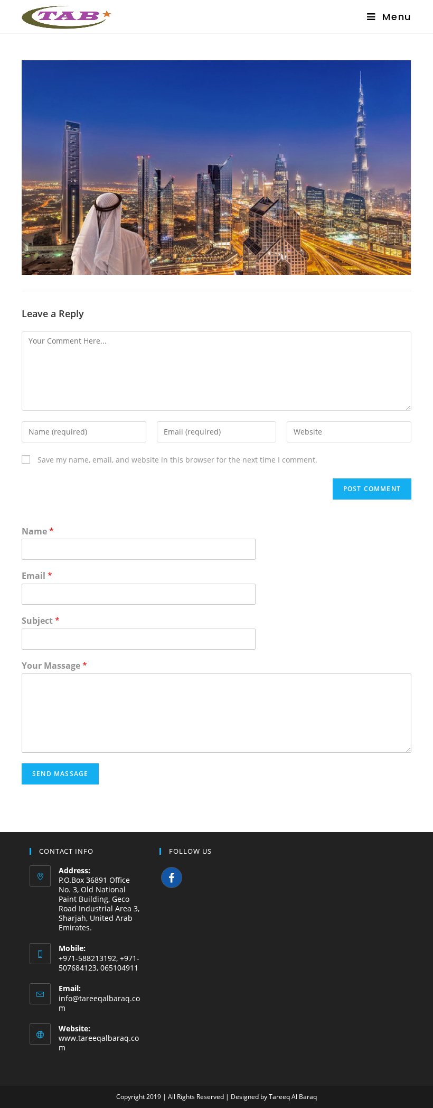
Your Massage (54, 665)
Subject (41, 620)
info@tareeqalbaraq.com (99, 1003)
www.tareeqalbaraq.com (99, 1042)
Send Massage (60, 773)
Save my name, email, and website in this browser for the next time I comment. (177, 460)
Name (38, 531)
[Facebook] (171, 877)
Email (37, 575)
